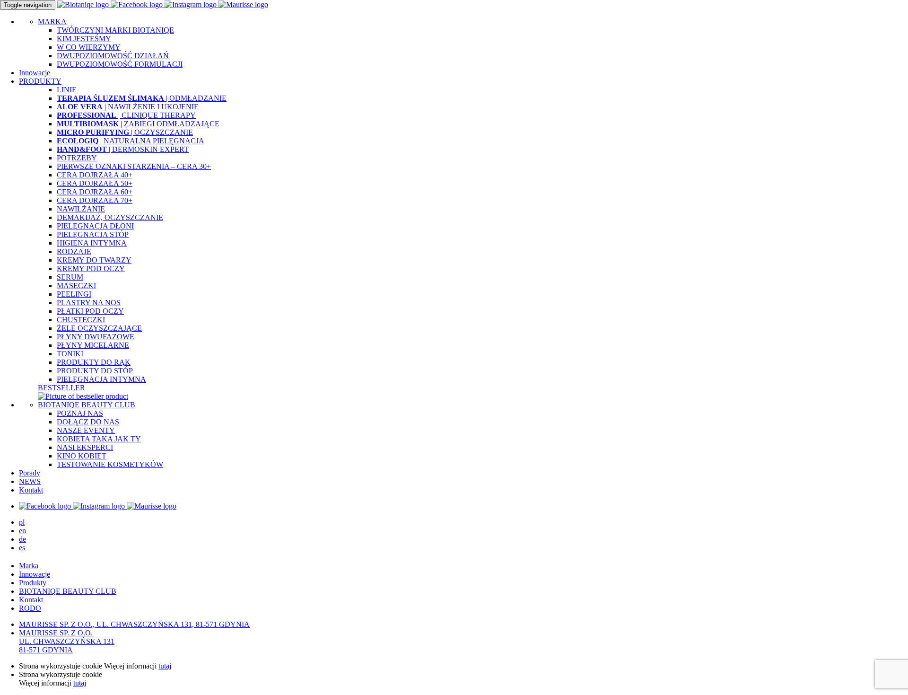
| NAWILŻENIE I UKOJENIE (128, 107)
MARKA (52, 22)
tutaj (164, 666)
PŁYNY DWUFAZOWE (95, 337)
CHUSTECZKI (81, 320)
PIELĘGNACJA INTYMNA (101, 379)
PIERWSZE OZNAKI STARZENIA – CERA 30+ (134, 166)
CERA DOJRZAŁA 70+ (94, 200)
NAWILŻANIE (81, 209)
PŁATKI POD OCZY (90, 311)
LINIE (67, 90)
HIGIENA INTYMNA (92, 243)
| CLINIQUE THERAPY (126, 115)
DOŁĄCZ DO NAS (88, 422)
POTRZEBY (77, 158)
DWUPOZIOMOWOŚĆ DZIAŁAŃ (113, 56)
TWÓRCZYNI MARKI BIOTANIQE (115, 30)
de (22, 539)
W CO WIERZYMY (89, 47)
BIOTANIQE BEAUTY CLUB (86, 405)
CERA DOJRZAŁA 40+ (94, 175)
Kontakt (31, 490)
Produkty (32, 583)
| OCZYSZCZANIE (125, 132)
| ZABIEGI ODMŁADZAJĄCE (138, 124)
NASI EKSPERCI (85, 447)
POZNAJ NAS (80, 413)
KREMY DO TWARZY (94, 260)
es (22, 548)
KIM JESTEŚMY (84, 39)
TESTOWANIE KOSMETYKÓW (110, 464)
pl (22, 522)
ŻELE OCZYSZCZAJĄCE (99, 328)
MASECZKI (76, 286)
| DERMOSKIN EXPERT (123, 149)
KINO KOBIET (81, 456)
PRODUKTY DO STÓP (95, 371)
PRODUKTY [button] (40, 81)
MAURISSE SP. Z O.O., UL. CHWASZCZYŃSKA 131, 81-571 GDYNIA (134, 624)
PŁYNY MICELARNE (93, 345)
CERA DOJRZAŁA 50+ (94, 183)
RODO (30, 608)
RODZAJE (74, 251)
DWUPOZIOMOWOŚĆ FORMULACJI (120, 64)
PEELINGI (74, 294)
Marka (28, 566)
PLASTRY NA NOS (89, 303)
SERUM (70, 277)
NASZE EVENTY (86, 430)
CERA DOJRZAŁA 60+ (94, 192)
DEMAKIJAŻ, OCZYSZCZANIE (110, 217)
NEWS (30, 481)
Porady (29, 473)
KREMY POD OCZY (91, 268)
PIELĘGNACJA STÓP (93, 234)
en (22, 531)
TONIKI (70, 354)
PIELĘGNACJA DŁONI (95, 226)
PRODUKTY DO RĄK (94, 362)
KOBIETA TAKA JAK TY (99, 439)
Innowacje (34, 73)
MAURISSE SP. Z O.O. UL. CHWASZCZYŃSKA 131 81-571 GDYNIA (66, 641)
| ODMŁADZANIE (142, 98)
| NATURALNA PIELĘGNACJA (130, 141)
